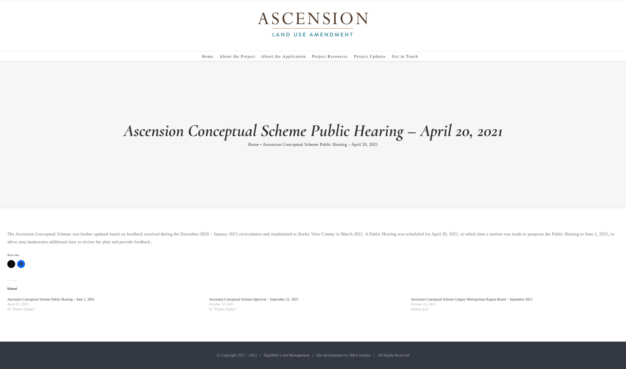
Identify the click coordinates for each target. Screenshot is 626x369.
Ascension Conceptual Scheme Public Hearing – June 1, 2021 (51, 299)
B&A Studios (360, 355)
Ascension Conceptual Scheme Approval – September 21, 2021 (254, 299)
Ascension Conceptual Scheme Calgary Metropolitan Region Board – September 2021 (472, 299)
